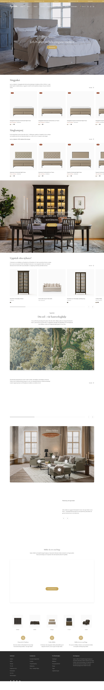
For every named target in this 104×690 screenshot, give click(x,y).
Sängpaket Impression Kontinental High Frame (20, 120)
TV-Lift (42, 6)
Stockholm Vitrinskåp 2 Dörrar (16, 298)
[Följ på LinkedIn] (20, 681)
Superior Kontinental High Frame (74, 172)
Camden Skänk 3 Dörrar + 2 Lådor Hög (61, 408)
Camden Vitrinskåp (14, 408)
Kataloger (54, 659)
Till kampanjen (52, 47)
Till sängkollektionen (52, 588)
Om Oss (67, 6)
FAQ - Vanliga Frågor (34, 668)
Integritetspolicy (33, 663)
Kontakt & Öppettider (34, 659)
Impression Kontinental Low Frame (46, 172)
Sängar (35, 6)
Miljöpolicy (32, 666)
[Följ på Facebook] (10, 681)
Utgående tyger (55, 670)
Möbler (22, 6)
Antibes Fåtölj (99, 298)
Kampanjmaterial (56, 663)
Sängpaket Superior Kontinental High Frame (77, 120)
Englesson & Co (50, 6)
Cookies (31, 661)
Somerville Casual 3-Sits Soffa (45, 298)
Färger (53, 666)
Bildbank (54, 661)
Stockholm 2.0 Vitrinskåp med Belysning (76, 298)
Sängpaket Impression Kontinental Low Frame (48, 120)
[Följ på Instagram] (14, 681)
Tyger (53, 668)
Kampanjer (60, 6)
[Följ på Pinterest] (17, 681)
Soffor (28, 6)
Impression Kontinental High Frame (18, 172)
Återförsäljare (74, 6)
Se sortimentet (52, 225)
